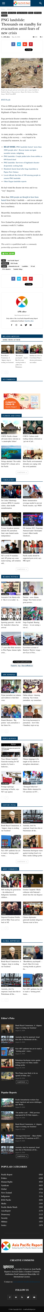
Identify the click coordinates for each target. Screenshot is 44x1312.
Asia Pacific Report (13, 260)
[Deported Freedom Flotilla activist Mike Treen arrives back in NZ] (11, 908)
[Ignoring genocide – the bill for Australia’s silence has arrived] (11, 613)
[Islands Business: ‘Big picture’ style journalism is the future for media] (11, 711)
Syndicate (4, 15)
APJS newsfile (5, 692)
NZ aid (33, 266)
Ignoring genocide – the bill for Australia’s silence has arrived (11, 625)
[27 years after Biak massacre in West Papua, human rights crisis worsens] (11, 638)
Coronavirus (5, 497)
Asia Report (27, 433)
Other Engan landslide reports (15, 181)
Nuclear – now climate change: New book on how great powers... (32, 599)
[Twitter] (27, 325)
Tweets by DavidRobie (22, 666)
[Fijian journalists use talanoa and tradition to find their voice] (11, 686)
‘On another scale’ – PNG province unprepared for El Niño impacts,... (27, 1113)
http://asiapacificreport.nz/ (22, 315)
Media (3, 1203)
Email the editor (29, 321)
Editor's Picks (5, 847)
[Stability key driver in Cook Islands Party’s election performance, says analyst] (36, 349)
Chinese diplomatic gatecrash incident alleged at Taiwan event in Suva (32, 919)
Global (4, 914)
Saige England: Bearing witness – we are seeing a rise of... (31, 625)
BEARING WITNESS (10, 577)
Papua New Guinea (22, 13)
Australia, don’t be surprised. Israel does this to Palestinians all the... (32, 828)
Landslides (25, 266)
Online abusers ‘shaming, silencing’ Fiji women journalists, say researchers (32, 697)
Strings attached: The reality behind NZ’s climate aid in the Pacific (11, 464)
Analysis (4, 352)
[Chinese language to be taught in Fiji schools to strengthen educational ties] (33, 750)
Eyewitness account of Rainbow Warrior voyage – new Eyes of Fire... (32, 650)
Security (4, 1218)
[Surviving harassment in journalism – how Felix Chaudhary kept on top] (33, 711)
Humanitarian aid (14, 266)
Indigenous (5, 1196)
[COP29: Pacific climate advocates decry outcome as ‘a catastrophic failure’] (11, 427)
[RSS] (22, 1297)
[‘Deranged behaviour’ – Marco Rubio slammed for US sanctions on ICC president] (33, 777)
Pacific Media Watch (9, 1207)
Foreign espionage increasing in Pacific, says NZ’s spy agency (10, 789)
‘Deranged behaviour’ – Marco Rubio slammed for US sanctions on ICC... (32, 789)
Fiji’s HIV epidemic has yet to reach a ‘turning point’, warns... (10, 853)
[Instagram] (17, 325)
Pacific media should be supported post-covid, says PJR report (32, 558)
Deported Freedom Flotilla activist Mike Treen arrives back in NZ (10, 919)
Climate (4, 433)
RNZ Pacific (38, 13)
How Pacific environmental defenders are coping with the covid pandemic (32, 464)
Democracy (5, 1214)
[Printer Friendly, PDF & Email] (8, 253)
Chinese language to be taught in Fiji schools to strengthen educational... (31, 761)
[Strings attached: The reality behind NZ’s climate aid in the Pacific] (11, 452)
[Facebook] (13, 325)
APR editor (6, 37)
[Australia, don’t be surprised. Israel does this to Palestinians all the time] (33, 816)
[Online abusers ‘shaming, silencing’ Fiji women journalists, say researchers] (33, 686)
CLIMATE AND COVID (11, 416)
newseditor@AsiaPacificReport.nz (26, 1281)
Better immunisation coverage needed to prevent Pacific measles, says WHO (32, 503)
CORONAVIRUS (8, 480)
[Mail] (15, 1297)
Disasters (4, 13)
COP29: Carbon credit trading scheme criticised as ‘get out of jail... (32, 438)
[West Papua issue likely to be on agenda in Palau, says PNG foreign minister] (7, 1076)
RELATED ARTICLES (11, 336)
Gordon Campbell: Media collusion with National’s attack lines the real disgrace (32, 892)
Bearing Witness (28, 644)
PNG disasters (6, 269)
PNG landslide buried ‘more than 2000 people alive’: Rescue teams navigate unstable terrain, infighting (23, 150)
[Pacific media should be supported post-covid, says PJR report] (33, 547)
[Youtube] (32, 325)
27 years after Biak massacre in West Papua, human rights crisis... (11, 650)
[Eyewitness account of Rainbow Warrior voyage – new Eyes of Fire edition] (33, 638)
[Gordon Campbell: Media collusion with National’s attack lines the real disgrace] (33, 880)
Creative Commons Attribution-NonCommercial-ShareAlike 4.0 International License (22, 1274)
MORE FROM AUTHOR (11, 340)
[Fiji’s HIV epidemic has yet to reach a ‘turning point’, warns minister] (11, 841)
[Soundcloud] (22, 325)
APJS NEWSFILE (9, 674)
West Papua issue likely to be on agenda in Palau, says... (26, 1074)
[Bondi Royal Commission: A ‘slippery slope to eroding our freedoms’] (7, 349)
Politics (31, 13)
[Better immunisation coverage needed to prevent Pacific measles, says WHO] (33, 491)
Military (4, 1221)
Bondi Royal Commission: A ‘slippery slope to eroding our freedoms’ (11, 828)
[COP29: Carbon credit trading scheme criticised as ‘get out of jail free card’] (33, 427)
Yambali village (17, 269)
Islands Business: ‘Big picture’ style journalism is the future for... (10, 722)
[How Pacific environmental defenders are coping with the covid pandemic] (33, 452)
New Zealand (6, 1192)
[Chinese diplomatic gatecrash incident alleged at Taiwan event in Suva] (33, 908)
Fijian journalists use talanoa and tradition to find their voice (11, 697)
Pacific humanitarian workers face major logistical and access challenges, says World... (28, 1102)
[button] (40, 3)
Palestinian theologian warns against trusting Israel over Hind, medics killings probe (33, 853)
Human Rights (6, 1181)
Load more (21, 472)
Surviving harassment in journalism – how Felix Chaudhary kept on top (31, 722)
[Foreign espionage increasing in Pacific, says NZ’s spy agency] (11, 777)
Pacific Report (11, 13)
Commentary (19, 352)
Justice (3, 1225)
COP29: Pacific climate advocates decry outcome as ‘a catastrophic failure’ (10, 438)
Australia (4, 886)
